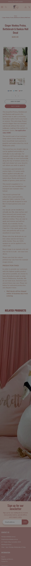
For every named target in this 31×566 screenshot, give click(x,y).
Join (24, 30)
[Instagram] (16, 36)
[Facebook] (13, 36)
